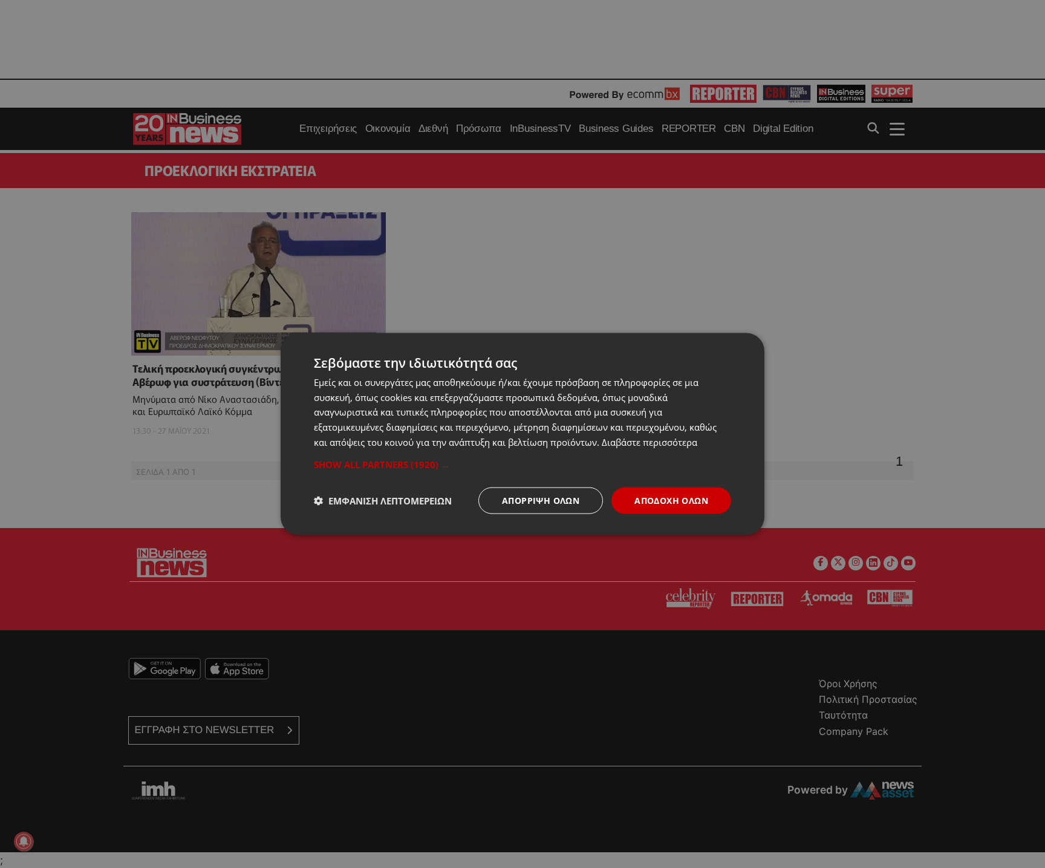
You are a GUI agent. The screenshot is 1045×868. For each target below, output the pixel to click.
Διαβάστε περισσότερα (649, 442)
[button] (522, 463)
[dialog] (522, 434)
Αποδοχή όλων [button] (671, 500)
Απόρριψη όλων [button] (540, 500)
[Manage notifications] (23, 841)
